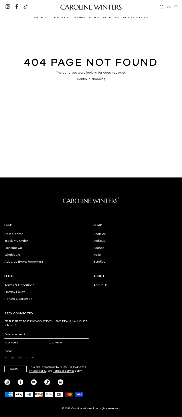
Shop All (99, 234)
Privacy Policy (14, 292)
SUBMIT (15, 369)
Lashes (99, 248)
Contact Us (13, 248)
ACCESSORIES (135, 17)
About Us (100, 285)
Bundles (99, 261)
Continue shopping (91, 79)
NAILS (94, 17)
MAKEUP (61, 17)
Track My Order (16, 241)
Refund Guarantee (18, 299)
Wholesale (12, 255)
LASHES (79, 17)
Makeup (99, 241)
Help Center (13, 234)
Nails (97, 255)
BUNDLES (111, 17)
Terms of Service (63, 370)
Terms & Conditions (19, 285)
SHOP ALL (42, 17)
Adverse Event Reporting (23, 261)
